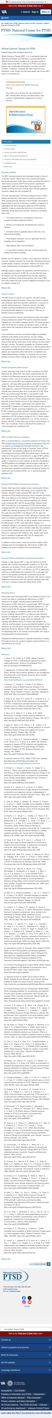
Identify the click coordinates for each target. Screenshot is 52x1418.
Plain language (32, 1397)
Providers (39, 23)
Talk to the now (25, 6)
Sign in (35, 12)
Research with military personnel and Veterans (20, 159)
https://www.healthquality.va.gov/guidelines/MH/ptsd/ (23, 680)
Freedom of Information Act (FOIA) (15, 1394)
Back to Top (6, 288)
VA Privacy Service (8, 1404)
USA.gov (38, 1404)
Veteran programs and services (14, 1347)
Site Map (27, 1306)
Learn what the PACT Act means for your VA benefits (26, 1413)
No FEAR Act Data (25, 1404)
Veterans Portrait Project (37, 1408)
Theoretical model (10, 145)
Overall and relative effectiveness (15, 152)
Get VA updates (7, 1362)
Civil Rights (18, 1390)
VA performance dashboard (12, 1408)
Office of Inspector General (12, 1397)
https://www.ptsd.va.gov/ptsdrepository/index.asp (22, 763)
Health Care (8, 23)
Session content (9, 149)
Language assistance (10, 1370)
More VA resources (9, 1355)
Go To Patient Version (38, 1264)
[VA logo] (4, 11)
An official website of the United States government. (26, 2)
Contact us (5, 1340)
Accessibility (6, 1390)
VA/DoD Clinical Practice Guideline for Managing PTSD (26, 443)
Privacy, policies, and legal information (17, 1401)
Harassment (37, 1394)
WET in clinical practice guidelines (16, 156)
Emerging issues (10, 163)
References (8, 167)
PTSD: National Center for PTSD (24, 23)
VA (2, 23)
